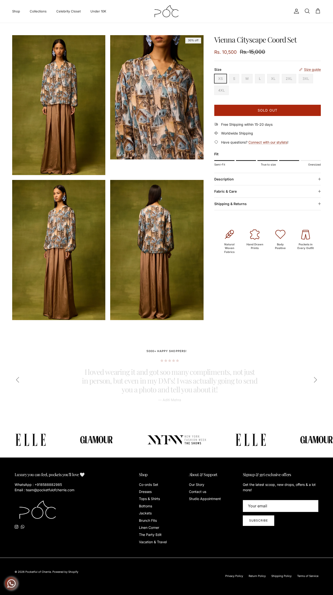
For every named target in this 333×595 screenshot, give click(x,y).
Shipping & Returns (230, 204)
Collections (38, 11)
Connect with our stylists (267, 142)
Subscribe (258, 520)
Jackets (145, 513)
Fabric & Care (225, 191)
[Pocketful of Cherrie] (166, 11)
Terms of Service (307, 576)
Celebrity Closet (68, 11)
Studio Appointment (205, 499)
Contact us (197, 492)
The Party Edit (150, 534)
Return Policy (257, 576)
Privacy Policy (234, 576)
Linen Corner (149, 527)
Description (224, 179)
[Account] (295, 11)
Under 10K (98, 11)
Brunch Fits (148, 520)
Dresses (145, 492)
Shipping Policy (281, 576)
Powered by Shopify (65, 572)
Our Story (196, 484)
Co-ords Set (148, 484)
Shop (16, 11)
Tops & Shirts (149, 499)
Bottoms (145, 506)
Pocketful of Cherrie (38, 572)
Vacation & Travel (153, 542)
